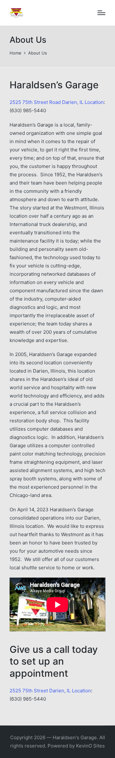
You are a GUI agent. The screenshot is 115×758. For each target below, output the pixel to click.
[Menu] (101, 13)
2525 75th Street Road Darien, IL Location (57, 102)
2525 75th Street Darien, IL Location (50, 691)
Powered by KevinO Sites (76, 746)
